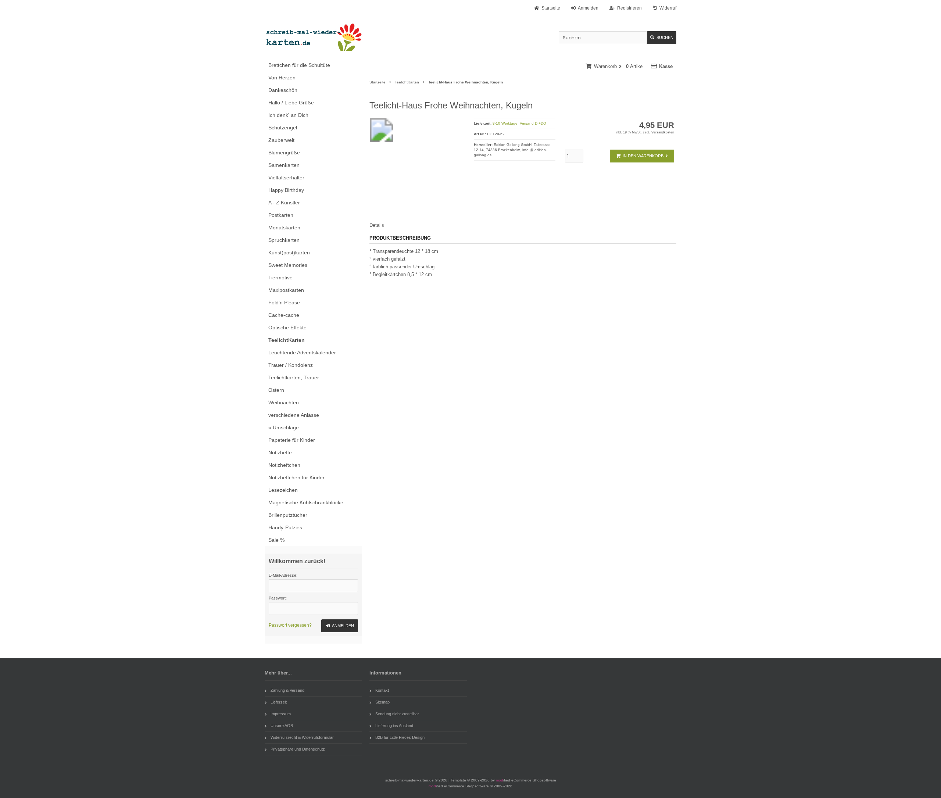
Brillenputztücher (287, 515)
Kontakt (382, 690)
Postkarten (280, 215)
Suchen (662, 37)
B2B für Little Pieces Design (400, 737)
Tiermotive (280, 277)
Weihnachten (283, 402)
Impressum (281, 714)
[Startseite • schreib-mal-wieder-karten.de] (313, 37)
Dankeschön (282, 90)
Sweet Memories (287, 265)
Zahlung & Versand (287, 690)
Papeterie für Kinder (291, 440)
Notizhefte (280, 452)
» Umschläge (283, 427)
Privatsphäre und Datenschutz (298, 749)
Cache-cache (283, 315)
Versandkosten (662, 132)
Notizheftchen (284, 465)
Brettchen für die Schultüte (299, 65)
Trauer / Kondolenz (290, 365)
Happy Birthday (286, 190)
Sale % (276, 540)
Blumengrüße (284, 152)
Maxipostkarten (286, 290)
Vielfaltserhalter (286, 177)
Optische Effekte (287, 327)
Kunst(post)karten (289, 252)
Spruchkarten (284, 240)
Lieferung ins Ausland (394, 725)
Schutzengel (282, 127)
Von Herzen (282, 77)
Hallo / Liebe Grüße (291, 102)
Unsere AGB (282, 725)
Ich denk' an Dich (288, 115)
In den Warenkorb (642, 156)
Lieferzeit (279, 702)
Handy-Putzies (285, 527)
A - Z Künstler (284, 202)
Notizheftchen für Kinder (296, 477)
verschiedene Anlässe (293, 415)
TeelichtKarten (286, 340)
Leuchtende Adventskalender (302, 352)
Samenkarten (284, 165)
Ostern (276, 390)
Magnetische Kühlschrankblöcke (305, 502)
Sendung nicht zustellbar (397, 714)
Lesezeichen (283, 490)
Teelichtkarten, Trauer (293, 377)
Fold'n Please (284, 302)
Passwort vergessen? (290, 625)
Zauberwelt (281, 140)
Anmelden (339, 626)
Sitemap (382, 702)
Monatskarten (284, 227)
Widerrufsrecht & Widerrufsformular (302, 737)
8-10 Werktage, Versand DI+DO (519, 123)
